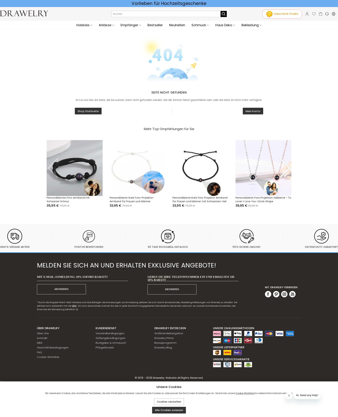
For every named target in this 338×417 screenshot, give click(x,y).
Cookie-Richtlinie (48, 357)
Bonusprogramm (165, 343)
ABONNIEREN (61, 289)
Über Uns (43, 333)
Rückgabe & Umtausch (111, 343)
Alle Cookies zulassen (169, 410)
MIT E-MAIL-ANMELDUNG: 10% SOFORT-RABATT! (72, 276)
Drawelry (177, 378)
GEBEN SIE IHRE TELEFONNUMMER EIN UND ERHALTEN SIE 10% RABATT (191, 278)
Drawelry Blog (163, 347)
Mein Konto (253, 111)
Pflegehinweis (105, 347)
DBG (74, 305)
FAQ (39, 352)
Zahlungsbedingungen (110, 338)
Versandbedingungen (110, 333)
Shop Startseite (88, 111)
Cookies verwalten (169, 401)
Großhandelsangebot (168, 333)
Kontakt (42, 338)
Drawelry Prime (164, 338)
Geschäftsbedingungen (53, 347)
